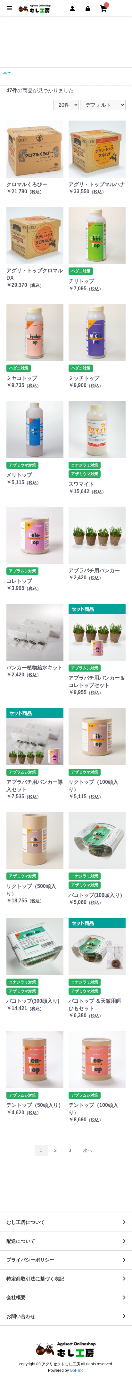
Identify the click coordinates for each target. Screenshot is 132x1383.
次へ (87, 1150)
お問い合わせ (20, 1316)
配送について (20, 1241)
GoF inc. (77, 1370)
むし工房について (25, 1222)
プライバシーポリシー (30, 1259)
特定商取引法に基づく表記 (35, 1278)
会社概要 (16, 1297)
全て (7, 73)
